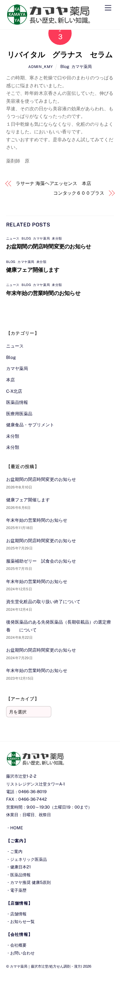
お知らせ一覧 (22, 921)
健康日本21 (20, 866)
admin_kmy (40, 66)
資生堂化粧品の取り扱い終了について (43, 601)
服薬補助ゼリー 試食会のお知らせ (41, 561)
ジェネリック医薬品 (28, 859)
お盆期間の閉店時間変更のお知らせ (48, 246)
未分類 (57, 238)
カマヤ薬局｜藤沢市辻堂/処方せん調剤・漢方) (46, 966)
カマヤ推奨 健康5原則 (30, 882)
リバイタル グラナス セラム (60, 54)
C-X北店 (14, 391)
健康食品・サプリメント (30, 424)
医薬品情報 (17, 402)
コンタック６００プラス (78, 193)
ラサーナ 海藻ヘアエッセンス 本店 (53, 183)
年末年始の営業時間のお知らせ (43, 293)
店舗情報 (18, 913)
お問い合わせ (22, 952)
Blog (64, 66)
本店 (10, 379)
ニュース (13, 238)
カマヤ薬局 (81, 66)
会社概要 (18, 945)
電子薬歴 (18, 890)
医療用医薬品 (19, 413)
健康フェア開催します (32, 269)
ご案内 (16, 851)
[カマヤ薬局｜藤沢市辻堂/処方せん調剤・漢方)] (48, 22)
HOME (16, 827)
